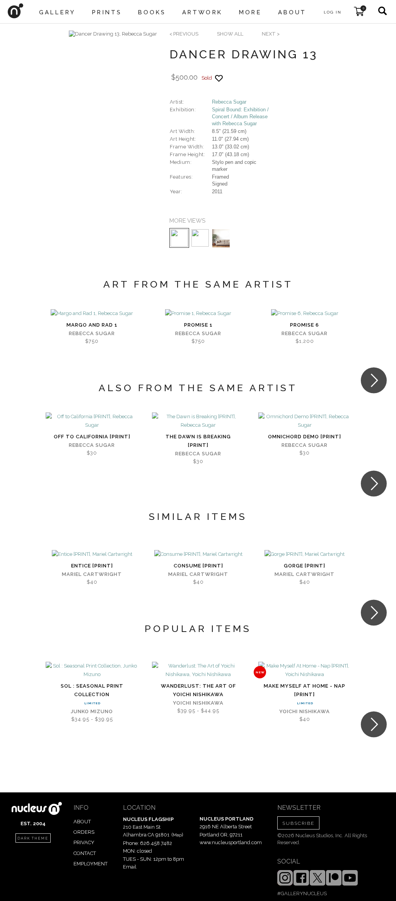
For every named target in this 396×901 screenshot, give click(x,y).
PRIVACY (83, 842)
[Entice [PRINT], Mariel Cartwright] (92, 554)
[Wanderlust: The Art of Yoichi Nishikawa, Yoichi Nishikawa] (198, 670)
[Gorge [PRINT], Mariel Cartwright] (305, 554)
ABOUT (82, 821)
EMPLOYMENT (90, 864)
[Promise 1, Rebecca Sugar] (198, 313)
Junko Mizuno (92, 711)
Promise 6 (304, 325)
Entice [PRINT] (92, 566)
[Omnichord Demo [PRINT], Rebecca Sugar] (304, 420)
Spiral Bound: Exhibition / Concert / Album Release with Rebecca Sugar (240, 116)
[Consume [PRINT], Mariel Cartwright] (198, 554)
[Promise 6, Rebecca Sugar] (304, 313)
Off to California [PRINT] (92, 436)
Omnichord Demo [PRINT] (304, 436)
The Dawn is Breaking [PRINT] (198, 441)
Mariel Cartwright (92, 574)
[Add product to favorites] (219, 78)
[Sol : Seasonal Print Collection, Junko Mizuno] (92, 670)
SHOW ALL (230, 34)
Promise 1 (198, 325)
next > (271, 34)
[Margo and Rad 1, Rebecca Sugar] (92, 313)
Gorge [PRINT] (304, 566)
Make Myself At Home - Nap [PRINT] (304, 690)
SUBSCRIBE (298, 823)
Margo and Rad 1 (92, 325)
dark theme (32, 838)
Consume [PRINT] (198, 566)
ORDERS (83, 832)
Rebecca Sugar (229, 102)
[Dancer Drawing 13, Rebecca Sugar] (113, 34)
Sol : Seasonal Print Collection (92, 690)
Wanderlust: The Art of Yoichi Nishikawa (198, 690)
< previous (183, 34)
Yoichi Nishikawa (198, 703)
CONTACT (84, 853)
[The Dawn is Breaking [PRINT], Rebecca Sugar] (198, 420)
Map (177, 835)
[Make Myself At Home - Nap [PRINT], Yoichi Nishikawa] (304, 670)
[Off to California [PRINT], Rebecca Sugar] (92, 420)
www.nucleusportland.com (231, 842)
